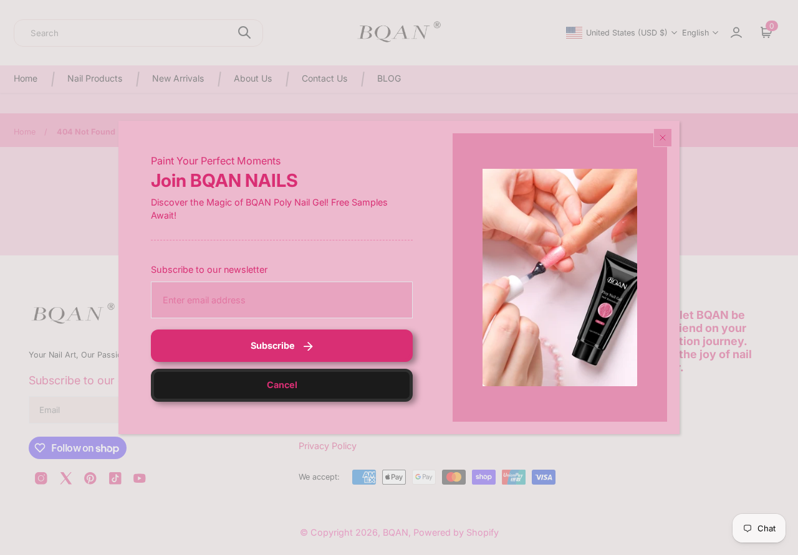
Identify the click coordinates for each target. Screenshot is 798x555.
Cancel (282, 384)
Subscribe (273, 345)
